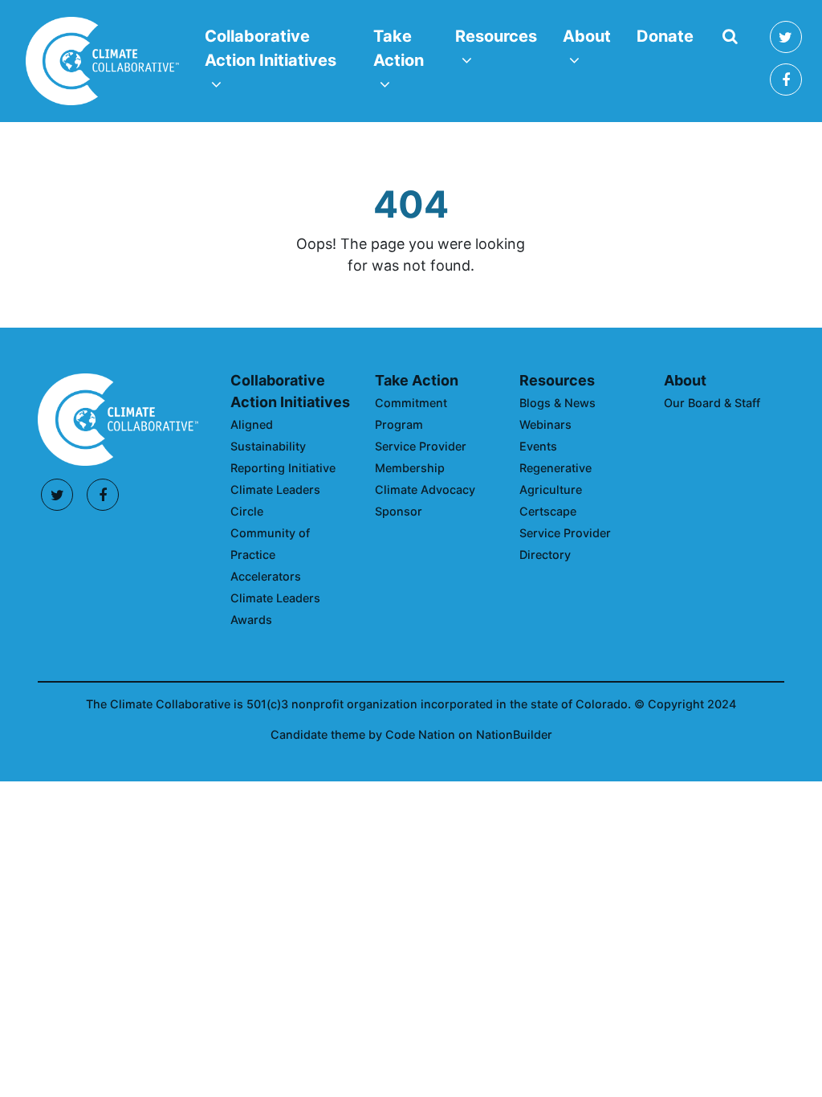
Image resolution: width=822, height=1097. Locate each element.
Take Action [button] (407, 48)
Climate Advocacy (425, 489)
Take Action (416, 380)
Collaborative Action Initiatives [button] (277, 48)
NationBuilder (514, 734)
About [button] (593, 36)
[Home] (102, 61)
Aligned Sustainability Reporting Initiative (283, 446)
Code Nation (420, 734)
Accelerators (265, 576)
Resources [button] (502, 36)
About (685, 380)
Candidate (301, 734)
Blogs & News (557, 403)
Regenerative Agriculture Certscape (555, 489)
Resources (557, 380)
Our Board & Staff (712, 403)
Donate (665, 36)
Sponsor (398, 511)
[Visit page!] (786, 39)
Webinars (545, 424)
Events (538, 446)
